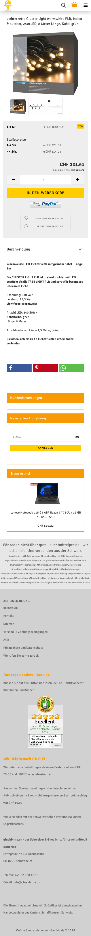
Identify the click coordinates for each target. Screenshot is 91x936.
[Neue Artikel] (79, 473)
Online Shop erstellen (30, 930)
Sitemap (8, 624)
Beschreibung (18, 249)
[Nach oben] (78, 929)
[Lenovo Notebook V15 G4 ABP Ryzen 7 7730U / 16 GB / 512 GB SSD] (45, 493)
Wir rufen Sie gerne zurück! (21, 656)
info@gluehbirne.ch (26, 882)
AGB (6, 640)
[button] (13, 180)
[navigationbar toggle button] (85, 5)
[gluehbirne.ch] (6, 5)
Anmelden (45, 448)
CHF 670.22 (46, 526)
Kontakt (8, 616)
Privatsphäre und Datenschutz (23, 648)
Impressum (10, 608)
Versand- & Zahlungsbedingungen (25, 632)
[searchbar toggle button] (63, 5)
